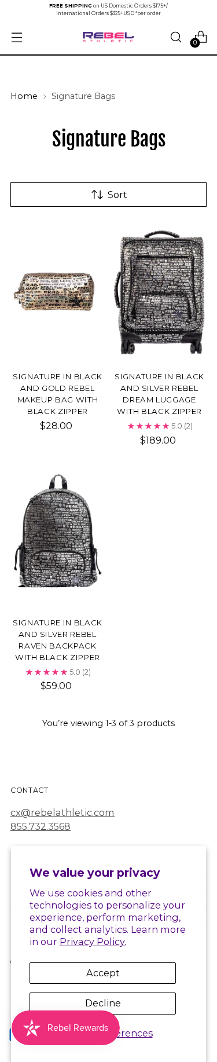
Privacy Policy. (93, 941)
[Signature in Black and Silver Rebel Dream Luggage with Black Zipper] (159, 291)
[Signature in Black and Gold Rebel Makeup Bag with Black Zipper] (57, 291)
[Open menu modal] (16, 37)
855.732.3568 (40, 826)
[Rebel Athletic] (109, 37)
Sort (117, 194)
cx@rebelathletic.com (62, 812)
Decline (103, 1003)
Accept (103, 973)
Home (24, 96)
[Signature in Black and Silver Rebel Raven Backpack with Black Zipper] (57, 538)
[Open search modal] (175, 37)
